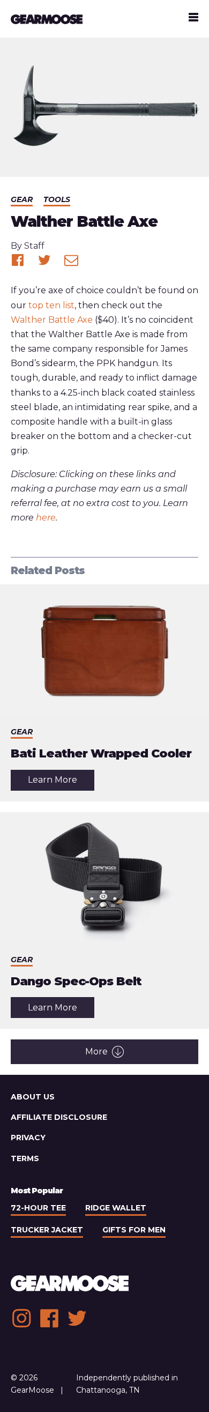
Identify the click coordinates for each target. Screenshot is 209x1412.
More (96, 1051)
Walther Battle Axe (52, 320)
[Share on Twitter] (44, 260)
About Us (33, 1097)
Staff (34, 246)
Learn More (61, 782)
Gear (22, 199)
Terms (25, 1158)
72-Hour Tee (38, 1208)
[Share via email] (71, 260)
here (46, 517)
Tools (56, 199)
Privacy (28, 1137)
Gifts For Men (134, 1230)
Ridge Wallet (115, 1208)
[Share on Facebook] (18, 260)
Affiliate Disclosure (59, 1117)
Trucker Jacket (47, 1230)
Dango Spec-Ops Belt (76, 981)
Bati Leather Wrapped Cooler (101, 753)
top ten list (51, 305)
